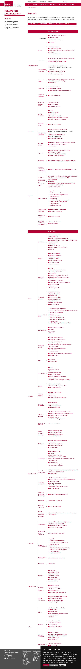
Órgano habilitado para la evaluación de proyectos (62, 479)
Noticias (51, 329)
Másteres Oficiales (54, 112)
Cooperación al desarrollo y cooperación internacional (63, 310)
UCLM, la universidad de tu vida (57, 35)
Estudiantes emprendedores (57, 193)
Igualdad (52, 314)
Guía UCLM (52, 244)
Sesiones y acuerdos (54, 287)
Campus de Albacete (54, 253)
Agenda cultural (53, 609)
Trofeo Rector (53, 624)
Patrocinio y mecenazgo (55, 211)
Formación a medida (41, 216)
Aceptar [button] (46, 665)
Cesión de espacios (54, 264)
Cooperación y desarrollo (55, 602)
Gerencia (51, 286)
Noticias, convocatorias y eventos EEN (59, 178)
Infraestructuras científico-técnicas (58, 525)
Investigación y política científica (57, 270)
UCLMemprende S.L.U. (55, 205)
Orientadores (41, 60)
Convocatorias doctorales (56, 445)
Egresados (41, 153)
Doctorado (41, 443)
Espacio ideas (53, 198)
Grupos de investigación (55, 430)
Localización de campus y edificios (58, 386)
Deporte (40, 624)
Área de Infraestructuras (55, 341)
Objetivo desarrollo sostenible (57, 319)
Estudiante (31, 132)
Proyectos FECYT (53, 462)
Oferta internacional (41, 599)
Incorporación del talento (41, 558)
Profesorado (52, 273)
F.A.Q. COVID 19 (53, 581)
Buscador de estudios (41, 423)
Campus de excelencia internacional (58, 238)
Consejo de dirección (41, 278)
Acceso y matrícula (40, 394)
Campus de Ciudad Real (55, 255)
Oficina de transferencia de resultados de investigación (63, 176)
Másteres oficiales (54, 369)
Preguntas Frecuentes (12, 27)
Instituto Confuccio (54, 587)
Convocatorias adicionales (56, 75)
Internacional (32, 586)
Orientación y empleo (54, 152)
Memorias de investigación (56, 434)
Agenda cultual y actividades (56, 155)
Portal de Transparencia (26, 661)
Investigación (32, 473)
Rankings (51, 249)
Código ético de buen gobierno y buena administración (63, 240)
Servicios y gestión (27, 662)
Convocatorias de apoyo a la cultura (58, 613)
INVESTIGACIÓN (44, 4)
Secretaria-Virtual (41, 124)
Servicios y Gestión (41, 346)
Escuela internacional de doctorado (58, 440)
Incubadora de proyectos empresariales (60, 200)
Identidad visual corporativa (56, 327)
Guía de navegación (11, 22)
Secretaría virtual (53, 104)
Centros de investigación (55, 302)
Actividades (52, 359)
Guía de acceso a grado (55, 392)
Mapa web (8, 19)
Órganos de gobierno (41, 298)
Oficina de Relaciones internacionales (58, 415)
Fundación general (27, 663)
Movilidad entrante (54, 572)
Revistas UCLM (53, 645)
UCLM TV (51, 333)
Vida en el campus (40, 80)
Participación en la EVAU (55, 60)
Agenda (40, 360)
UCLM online (52, 378)
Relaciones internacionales (26, 653)
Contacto (51, 42)
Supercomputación (54, 481)
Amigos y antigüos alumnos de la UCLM (59, 150)
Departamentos (53, 301)
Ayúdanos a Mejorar (11, 24)
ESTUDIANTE (43, 2)
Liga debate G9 (53, 639)
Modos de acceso (54, 47)
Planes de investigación (41, 471)
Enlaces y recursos (54, 196)
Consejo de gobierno (54, 294)
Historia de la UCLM (54, 245)
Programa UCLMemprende (42, 545)
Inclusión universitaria (55, 316)
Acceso (40, 50)
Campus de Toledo (54, 258)
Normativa (41, 88)
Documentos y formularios (56, 185)
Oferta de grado (53, 37)
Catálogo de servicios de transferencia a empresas (62, 183)
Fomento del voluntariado (56, 312)
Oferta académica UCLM (55, 598)
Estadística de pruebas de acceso (57, 61)
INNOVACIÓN (53, 4)
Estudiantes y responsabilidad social (58, 275)
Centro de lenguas (54, 417)
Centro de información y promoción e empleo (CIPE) (42, 169)
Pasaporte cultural (54, 615)
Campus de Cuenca (54, 257)
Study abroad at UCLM (55, 588)
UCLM (29, 4)
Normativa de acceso (54, 54)
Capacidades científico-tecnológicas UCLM (60, 522)
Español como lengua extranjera (57, 119)
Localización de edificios (55, 260)
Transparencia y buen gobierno (58, 308)
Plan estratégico (53, 236)
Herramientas (73, 2)
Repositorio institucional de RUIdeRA (58, 486)
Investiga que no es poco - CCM (57, 457)
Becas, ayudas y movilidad (42, 70)
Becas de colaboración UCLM (57, 71)
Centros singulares (54, 304)
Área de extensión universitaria (57, 339)
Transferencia (41, 524)
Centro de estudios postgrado (57, 419)
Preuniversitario (32, 66)
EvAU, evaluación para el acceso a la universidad (61, 50)
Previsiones (52, 331)
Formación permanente (55, 116)
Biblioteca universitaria (55, 405)
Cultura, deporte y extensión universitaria (59, 282)
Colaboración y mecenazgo (42, 210)
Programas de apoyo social (57, 317)
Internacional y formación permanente (59, 277)
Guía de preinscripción (55, 48)
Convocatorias (53, 361)
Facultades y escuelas (55, 299)
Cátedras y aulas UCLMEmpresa (57, 209)
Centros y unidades (40, 415)
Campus (40, 258)
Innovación (31, 543)
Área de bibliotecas (54, 350)
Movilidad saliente (54, 574)
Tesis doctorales (53, 447)
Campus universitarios (55, 39)
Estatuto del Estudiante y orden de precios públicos (62, 160)
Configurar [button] (62, 665)
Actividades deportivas (55, 621)
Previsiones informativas (25, 659)
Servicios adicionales (54, 407)
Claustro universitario (54, 292)
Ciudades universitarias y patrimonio (58, 247)
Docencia (51, 279)
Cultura (30, 627)
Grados (51, 110)
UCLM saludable (53, 242)
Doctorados (52, 114)
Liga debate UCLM (54, 637)
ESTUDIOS (35, 4)
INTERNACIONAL (63, 4)
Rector (51, 268)
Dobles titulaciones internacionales (58, 596)
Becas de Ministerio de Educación (58, 66)
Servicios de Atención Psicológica (57, 81)
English (65, 2)
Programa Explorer (54, 203)
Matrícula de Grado (54, 102)
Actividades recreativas (55, 622)
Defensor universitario (55, 297)
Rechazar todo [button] (54, 665)
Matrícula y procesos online (41, 104)
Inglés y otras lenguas (55, 374)
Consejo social (53, 295)
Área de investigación (54, 343)
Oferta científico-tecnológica (41, 433)
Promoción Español (54, 590)
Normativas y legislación (55, 500)
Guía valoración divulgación (56, 465)
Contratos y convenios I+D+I (56, 523)
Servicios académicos (41, 404)
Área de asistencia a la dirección (57, 348)
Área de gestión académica (56, 337)
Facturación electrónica (55, 222)
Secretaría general (54, 284)
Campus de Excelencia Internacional (41, 494)
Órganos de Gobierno (25, 656)
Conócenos (52, 570)
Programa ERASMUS (54, 579)
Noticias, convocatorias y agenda (58, 201)
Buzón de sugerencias (55, 485)
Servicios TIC (52, 82)
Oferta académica (41, 114)
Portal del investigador (41, 506)
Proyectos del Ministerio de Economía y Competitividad (63, 470)
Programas (52, 442)
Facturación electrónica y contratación (41, 222)
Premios (51, 616)
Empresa (30, 196)
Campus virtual (53, 402)
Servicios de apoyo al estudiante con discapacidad (62, 79)
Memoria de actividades (55, 628)
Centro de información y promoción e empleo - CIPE (62, 169)
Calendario (35, 658)
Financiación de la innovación (56, 533)
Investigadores (53, 179)
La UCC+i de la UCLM (54, 451)
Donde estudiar (40, 385)
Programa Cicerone (54, 575)
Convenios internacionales (56, 600)
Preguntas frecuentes (41, 95)
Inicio (29, 7)
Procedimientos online (55, 124)
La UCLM (25, 650)
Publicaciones (41, 644)
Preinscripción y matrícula (55, 443)
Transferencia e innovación (56, 280)
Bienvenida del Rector (55, 235)
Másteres (51, 394)
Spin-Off (52, 191)
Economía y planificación (55, 272)
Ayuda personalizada (54, 186)
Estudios (30, 396)
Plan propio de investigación (56, 471)
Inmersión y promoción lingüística (41, 588)
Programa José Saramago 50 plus (58, 634)
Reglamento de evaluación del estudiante (60, 90)
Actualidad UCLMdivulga (55, 455)
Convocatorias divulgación (56, 464)
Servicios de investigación (41, 483)
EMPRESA (50, 2)
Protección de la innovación (56, 527)
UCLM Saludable (54, 321)
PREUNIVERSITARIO (32, 2)
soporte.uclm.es (10, 658)
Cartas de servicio (53, 355)
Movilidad (40, 575)
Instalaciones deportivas (55, 626)
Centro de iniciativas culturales (57, 608)
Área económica (53, 351)
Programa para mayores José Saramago (59, 379)
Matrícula (51, 52)
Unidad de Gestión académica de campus (60, 412)
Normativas (41, 500)
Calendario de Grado (54, 87)
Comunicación (42, 330)
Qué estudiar (41, 373)
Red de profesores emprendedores (59, 194)
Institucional (41, 242)
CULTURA (71, 4)
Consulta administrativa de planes (58, 397)
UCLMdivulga (41, 458)
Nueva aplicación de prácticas (57, 558)
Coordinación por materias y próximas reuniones (61, 58)
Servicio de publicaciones (55, 643)
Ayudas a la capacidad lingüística (57, 592)
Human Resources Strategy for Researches (41, 514)
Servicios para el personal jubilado (58, 636)
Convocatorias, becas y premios (57, 154)
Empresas (51, 181)
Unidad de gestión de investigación (58, 478)
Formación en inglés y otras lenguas (58, 117)
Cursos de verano (53, 632)
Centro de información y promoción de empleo (61, 413)
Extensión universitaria (41, 635)
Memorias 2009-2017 (54, 436)
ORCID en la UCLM (54, 488)
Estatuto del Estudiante (55, 88)
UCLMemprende (42, 198)
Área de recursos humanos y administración (60, 353)
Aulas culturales (53, 611)
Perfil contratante (53, 223)
